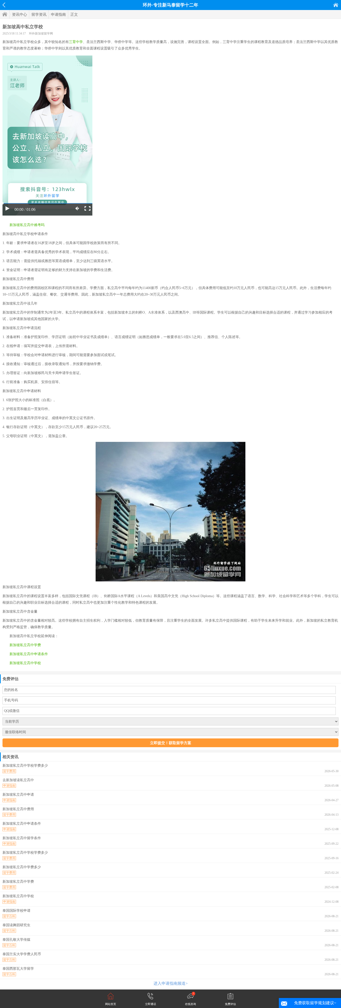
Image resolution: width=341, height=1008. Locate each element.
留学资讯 (38, 15)
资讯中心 (19, 15)
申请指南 (58, 15)
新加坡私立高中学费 (25, 645)
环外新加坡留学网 (41, 33)
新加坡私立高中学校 (25, 663)
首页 (336, 5)
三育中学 (76, 42)
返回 (3, 5)
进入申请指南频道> (171, 983)
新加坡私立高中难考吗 (26, 225)
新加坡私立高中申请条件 (28, 654)
